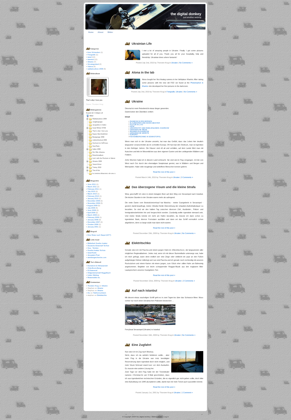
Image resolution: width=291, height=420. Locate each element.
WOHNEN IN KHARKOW (139, 131)
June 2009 (92, 210)
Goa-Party (96, 146)
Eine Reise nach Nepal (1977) (99, 235)
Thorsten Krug (93, 286)
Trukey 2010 (96, 167)
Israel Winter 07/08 (99, 128)
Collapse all (99, 113)
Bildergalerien (157, 417)
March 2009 (92, 215)
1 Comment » (187, 393)
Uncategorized (93, 64)
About (100, 32)
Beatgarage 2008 (98, 137)
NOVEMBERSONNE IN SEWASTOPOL (145, 137)
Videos (90, 66)
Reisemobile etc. (94, 277)
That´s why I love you (100, 131)
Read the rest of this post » (164, 172)
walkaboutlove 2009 (95, 69)
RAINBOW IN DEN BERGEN (141, 121)
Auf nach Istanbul (144, 290)
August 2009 (92, 205)
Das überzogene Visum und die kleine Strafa (164, 187)
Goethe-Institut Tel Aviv (96, 250)
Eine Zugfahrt (141, 345)
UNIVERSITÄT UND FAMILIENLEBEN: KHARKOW (149, 128)
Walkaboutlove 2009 (99, 119)
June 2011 (92, 184)
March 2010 (92, 194)
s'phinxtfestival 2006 (99, 140)
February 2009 (93, 217)
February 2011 (93, 189)
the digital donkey (186, 14)
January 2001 (93, 227)
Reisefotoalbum (97, 155)
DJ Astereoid (92, 270)
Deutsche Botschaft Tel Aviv (98, 246)
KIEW (132, 126)
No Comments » (185, 63)
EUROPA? (134, 135)
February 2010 (93, 196)
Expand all (89, 113)
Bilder (110, 32)
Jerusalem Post (94, 255)
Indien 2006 (96, 149)
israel (90, 57)
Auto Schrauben (93, 52)
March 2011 (92, 187)
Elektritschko (141, 243)
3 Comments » (187, 177)
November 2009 (94, 203)
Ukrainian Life (142, 43)
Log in (166, 417)
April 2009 (91, 213)
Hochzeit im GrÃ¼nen (100, 143)
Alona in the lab (143, 72)
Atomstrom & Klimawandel (97, 266)
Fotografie (171, 92)
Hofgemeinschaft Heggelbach (99, 273)
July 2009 (91, 208)
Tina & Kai (96, 170)
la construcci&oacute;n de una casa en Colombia (109, 173)
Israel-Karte (92, 253)
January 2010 (93, 198)
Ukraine (174, 63)
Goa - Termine (93, 248)
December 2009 (94, 201)
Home (90, 32)
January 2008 (93, 220)
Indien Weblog (93, 275)
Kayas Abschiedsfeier (100, 134)
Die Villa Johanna (98, 152)
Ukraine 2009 (97, 161)
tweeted (91, 59)
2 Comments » (189, 281)
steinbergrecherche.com (97, 257)
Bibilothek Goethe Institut (97, 243)
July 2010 (91, 191)
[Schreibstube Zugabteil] (187, 372)
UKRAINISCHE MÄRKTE (139, 133)
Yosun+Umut (96, 164)
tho (89, 293)
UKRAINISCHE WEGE (138, 130)
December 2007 (94, 222)
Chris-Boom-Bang (94, 268)
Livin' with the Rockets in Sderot (103, 158)
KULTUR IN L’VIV (136, 125)
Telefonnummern (99, 293)
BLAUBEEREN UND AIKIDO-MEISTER (145, 123)
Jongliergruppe (97, 122)
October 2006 (93, 224)
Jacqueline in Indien (99, 125)
